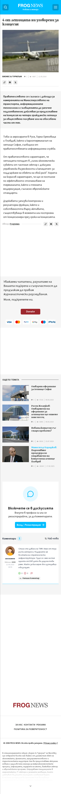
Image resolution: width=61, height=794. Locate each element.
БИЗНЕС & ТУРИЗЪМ (12, 76)
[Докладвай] (32, 573)
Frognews (15, 224)
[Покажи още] (30, 786)
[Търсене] (5, 7)
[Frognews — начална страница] (30, 705)
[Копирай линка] (4, 82)
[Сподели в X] (15, 82)
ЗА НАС (19, 724)
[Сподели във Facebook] (10, 82)
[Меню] (55, 7)
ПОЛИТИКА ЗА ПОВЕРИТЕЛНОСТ (30, 729)
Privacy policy (50, 743)
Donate (30, 311)
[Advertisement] (30, 642)
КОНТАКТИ (29, 724)
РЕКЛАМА (41, 724)
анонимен (10, 558)
